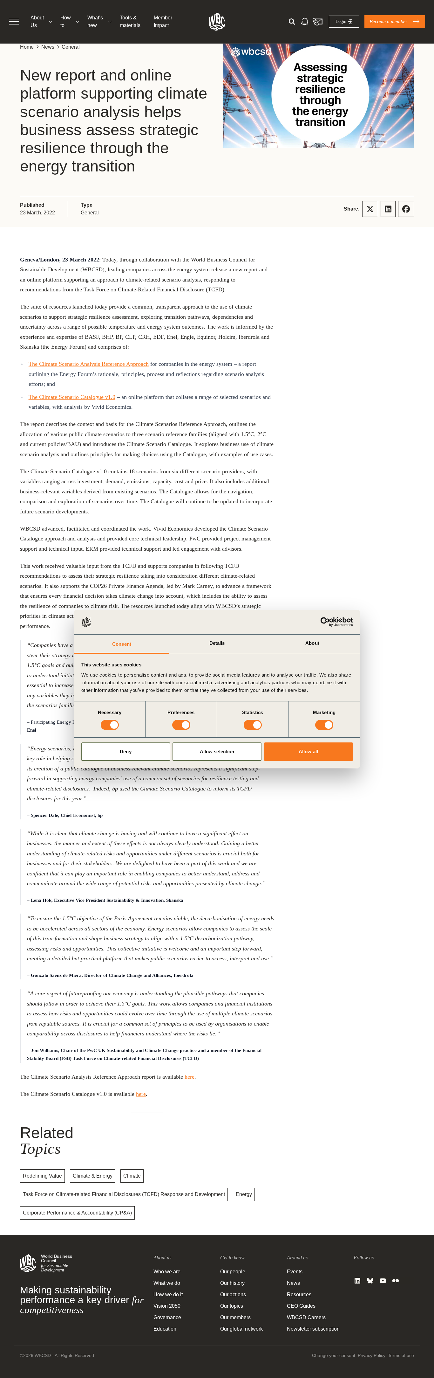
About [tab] (312, 643)
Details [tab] (217, 643)
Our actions (233, 1294)
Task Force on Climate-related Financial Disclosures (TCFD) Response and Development (124, 1194)
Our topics (231, 1306)
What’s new (95, 21)
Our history (232, 1283)
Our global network (241, 1329)
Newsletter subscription (313, 1329)
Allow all (308, 751)
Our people (232, 1271)
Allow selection (217, 751)
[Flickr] (395, 1280)
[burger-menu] (14, 21)
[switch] (181, 725)
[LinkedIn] (357, 1280)
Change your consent (333, 1355)
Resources (299, 1294)
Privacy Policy (371, 1355)
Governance (167, 1317)
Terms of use (401, 1355)
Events (294, 1271)
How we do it (168, 1294)
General (71, 47)
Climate (132, 1176)
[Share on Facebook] (406, 209)
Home (27, 47)
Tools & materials (130, 21)
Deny (125, 751)
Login (341, 21)
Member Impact (163, 21)
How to (65, 21)
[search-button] (292, 21)
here (189, 1077)
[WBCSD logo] (217, 22)
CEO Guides (301, 1306)
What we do (166, 1283)
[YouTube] (383, 1280)
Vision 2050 (166, 1306)
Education (164, 1329)
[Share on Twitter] (370, 209)
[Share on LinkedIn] (388, 209)
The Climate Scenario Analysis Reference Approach (89, 364)
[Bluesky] (370, 1280)
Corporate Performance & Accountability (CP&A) (77, 1212)
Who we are (166, 1271)
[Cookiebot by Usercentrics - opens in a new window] (325, 622)
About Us (37, 21)
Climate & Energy (92, 1176)
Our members (235, 1317)
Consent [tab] (121, 644)
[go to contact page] (317, 21)
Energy (244, 1194)
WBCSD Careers (306, 1317)
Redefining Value (42, 1176)
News (47, 47)
